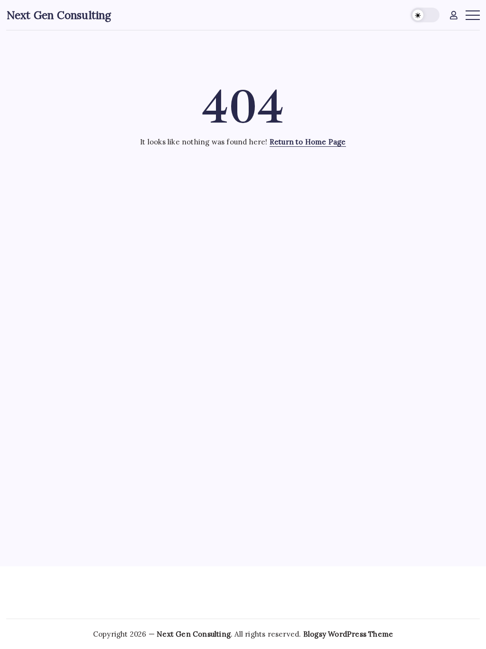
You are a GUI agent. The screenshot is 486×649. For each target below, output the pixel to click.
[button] (425, 15)
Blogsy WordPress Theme (348, 634)
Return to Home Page (308, 141)
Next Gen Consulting (59, 15)
